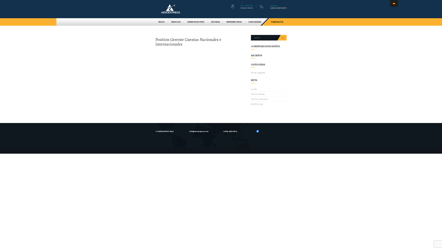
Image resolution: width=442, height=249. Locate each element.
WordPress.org (257, 104)
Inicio (161, 22)
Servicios (176, 22)
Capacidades (254, 22)
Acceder (254, 89)
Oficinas (215, 22)
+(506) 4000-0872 (278, 8)
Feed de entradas (258, 94)
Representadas (234, 22)
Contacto (277, 22)
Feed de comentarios (259, 99)
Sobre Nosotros (195, 22)
